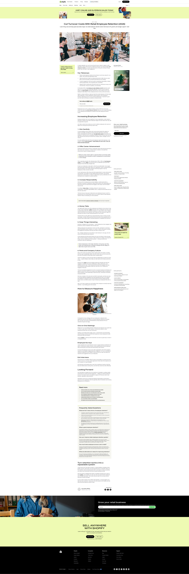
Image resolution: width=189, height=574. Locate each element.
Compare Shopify (105, 555)
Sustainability (76, 563)
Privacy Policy (82, 569)
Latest (80, 5)
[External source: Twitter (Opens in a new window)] (108, 490)
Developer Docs (91, 553)
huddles (82, 337)
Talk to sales (98, 14)
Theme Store (90, 555)
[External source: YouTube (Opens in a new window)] (119, 569)
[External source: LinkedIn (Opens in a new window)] (110, 490)
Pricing (81, 1)
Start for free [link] (106, 103)
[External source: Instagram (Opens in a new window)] (121, 569)
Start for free (125, 1)
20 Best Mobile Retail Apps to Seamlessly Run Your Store (90, 395)
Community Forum (119, 555)
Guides (103, 557)
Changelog (104, 563)
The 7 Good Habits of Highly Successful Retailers (89, 398)
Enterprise (86, 1)
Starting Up (71, 5)
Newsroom (76, 561)
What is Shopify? (77, 553)
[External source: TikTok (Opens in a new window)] (124, 569)
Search (127, 5)
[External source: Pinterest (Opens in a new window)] (128, 569)
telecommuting (83, 420)
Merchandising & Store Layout (120, 287)
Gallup (87, 162)
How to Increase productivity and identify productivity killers (91, 391)
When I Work (85, 188)
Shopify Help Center (120, 553)
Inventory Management (119, 282)
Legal (77, 569)
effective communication (98, 432)
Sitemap (88, 569)
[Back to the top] (61, 551)
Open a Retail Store (118, 171)
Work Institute (85, 90)
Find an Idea (65, 5)
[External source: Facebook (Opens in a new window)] (105, 490)
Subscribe (122, 133)
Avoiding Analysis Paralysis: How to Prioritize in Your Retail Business (92, 397)
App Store (90, 557)
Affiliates (89, 561)
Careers (75, 557)
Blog (60, 5)
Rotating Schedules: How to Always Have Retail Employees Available (92, 389)
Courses (103, 559)
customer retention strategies (92, 200)
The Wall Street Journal (98, 133)
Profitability (116, 176)
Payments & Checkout (118, 273)
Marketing (76, 5)
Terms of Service (71, 569)
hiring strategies (88, 141)
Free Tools (104, 561)
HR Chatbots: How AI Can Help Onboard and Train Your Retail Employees (93, 400)
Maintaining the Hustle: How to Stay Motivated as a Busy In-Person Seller (93, 392)
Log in (119, 1)
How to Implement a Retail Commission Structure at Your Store (91, 394)
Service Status (119, 559)
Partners (89, 559)
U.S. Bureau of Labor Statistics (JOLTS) (95, 88)
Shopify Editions (77, 555)
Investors (75, 559)
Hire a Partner (118, 557)
